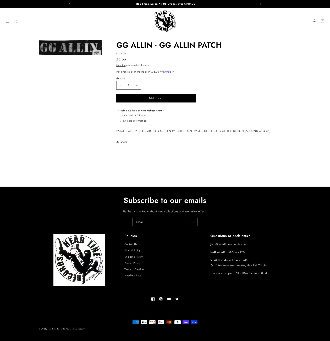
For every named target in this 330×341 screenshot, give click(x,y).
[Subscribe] (193, 222)
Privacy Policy (132, 263)
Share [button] (123, 142)
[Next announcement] (260, 4)
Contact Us (130, 244)
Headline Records (56, 328)
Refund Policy (132, 250)
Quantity (120, 78)
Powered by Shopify (75, 328)
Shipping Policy (133, 257)
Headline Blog (132, 275)
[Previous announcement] (69, 4)
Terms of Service (134, 269)
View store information (133, 121)
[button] (8, 21)
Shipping (121, 65)
